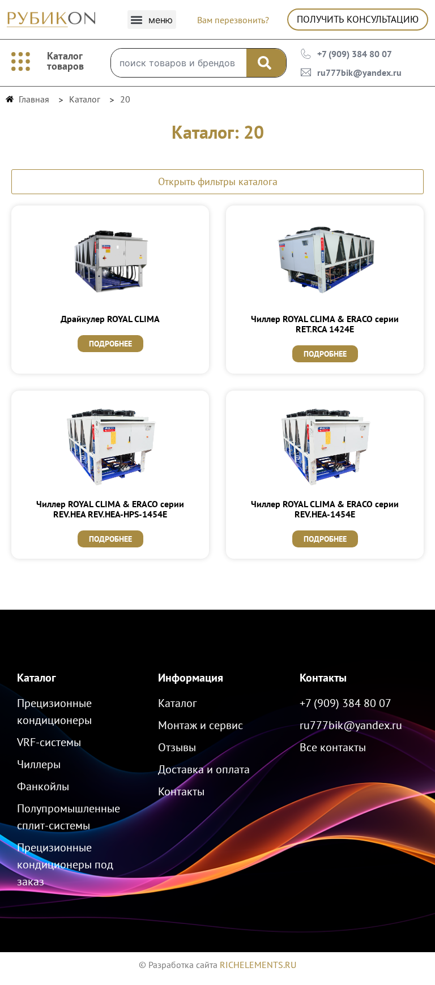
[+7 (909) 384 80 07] (306, 54)
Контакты (323, 677)
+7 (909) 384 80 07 (354, 53)
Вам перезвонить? (233, 19)
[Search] (266, 63)
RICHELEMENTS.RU (258, 964)
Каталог (36, 677)
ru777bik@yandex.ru (359, 72)
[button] (151, 19)
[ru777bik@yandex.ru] (306, 72)
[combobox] (178, 63)
